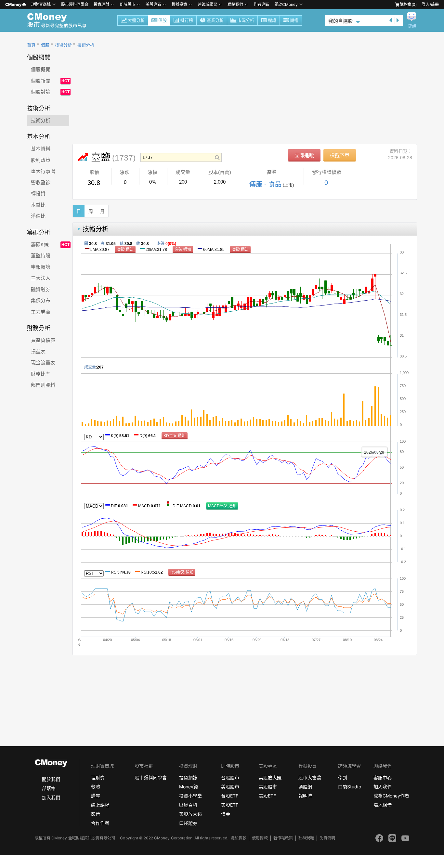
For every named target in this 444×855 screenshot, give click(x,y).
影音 (95, 814)
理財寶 (98, 777)
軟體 (95, 786)
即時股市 (127, 4)
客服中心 (382, 777)
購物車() (408, 4)
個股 (162, 20)
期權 (294, 20)
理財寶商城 (41, 4)
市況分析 (245, 20)
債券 (225, 814)
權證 (272, 20)
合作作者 (100, 823)
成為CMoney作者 (391, 795)
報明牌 (305, 795)
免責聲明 (327, 838)
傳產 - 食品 (265, 184)
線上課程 (100, 805)
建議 (412, 26)
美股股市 (230, 786)
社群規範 (306, 838)
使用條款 (260, 838)
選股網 (305, 786)
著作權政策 (283, 838)
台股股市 (230, 777)
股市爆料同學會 (74, 4)
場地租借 (382, 805)
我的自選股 (340, 21)
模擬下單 (339, 155)
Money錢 (188, 786)
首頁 (31, 45)
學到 (342, 777)
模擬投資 (179, 4)
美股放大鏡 (190, 814)
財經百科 (188, 805)
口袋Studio (349, 786)
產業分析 (215, 20)
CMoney (13, 4)
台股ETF (229, 795)
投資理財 (101, 4)
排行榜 (186, 20)
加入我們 (51, 797)
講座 (95, 795)
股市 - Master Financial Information (60, 20)
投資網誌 (188, 777)
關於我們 (51, 779)
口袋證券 (188, 823)
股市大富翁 (309, 777)
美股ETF (229, 805)
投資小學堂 (190, 795)
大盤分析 (136, 20)
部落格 (49, 788)
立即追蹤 (304, 155)
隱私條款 (238, 838)
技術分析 (63, 45)
